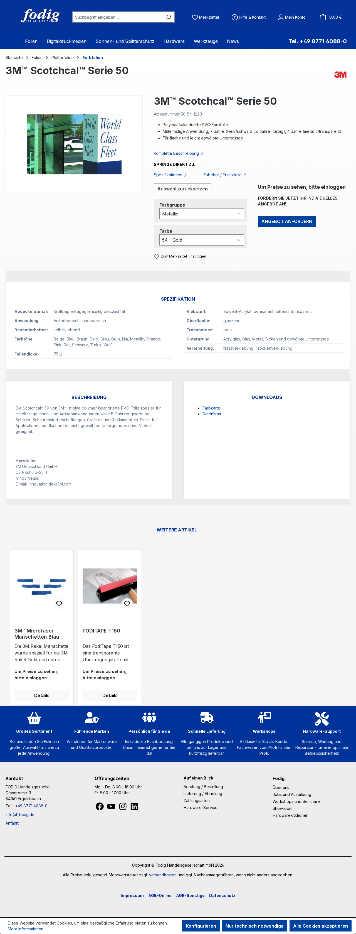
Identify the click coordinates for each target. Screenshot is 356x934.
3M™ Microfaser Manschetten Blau (36, 634)
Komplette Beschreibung (177, 153)
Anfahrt (12, 823)
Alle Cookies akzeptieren (320, 926)
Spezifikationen (169, 174)
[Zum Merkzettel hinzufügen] (59, 603)
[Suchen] (168, 17)
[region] (74, 144)
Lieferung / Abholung (203, 793)
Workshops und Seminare (296, 801)
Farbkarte (211, 408)
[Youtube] (111, 808)
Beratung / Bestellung (203, 786)
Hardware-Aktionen (290, 815)
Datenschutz (222, 895)
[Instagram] (123, 808)
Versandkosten (163, 874)
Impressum (132, 895)
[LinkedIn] (134, 808)
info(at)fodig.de (20, 814)
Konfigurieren (201, 926)
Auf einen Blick (198, 778)
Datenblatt (211, 413)
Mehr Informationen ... (27, 928)
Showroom (282, 808)
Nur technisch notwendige (255, 926)
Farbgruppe (172, 205)
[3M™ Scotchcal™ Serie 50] (74, 144)
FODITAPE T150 (101, 631)
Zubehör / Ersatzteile (223, 174)
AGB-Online (160, 895)
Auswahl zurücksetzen (182, 189)
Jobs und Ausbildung (292, 794)
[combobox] (117, 17)
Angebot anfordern (286, 221)
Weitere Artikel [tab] (177, 530)
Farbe (165, 231)
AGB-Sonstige (190, 895)
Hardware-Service (200, 807)
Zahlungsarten (197, 800)
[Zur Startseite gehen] (33, 16)
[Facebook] (100, 808)
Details (42, 695)
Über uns (281, 787)
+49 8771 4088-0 (31, 805)
